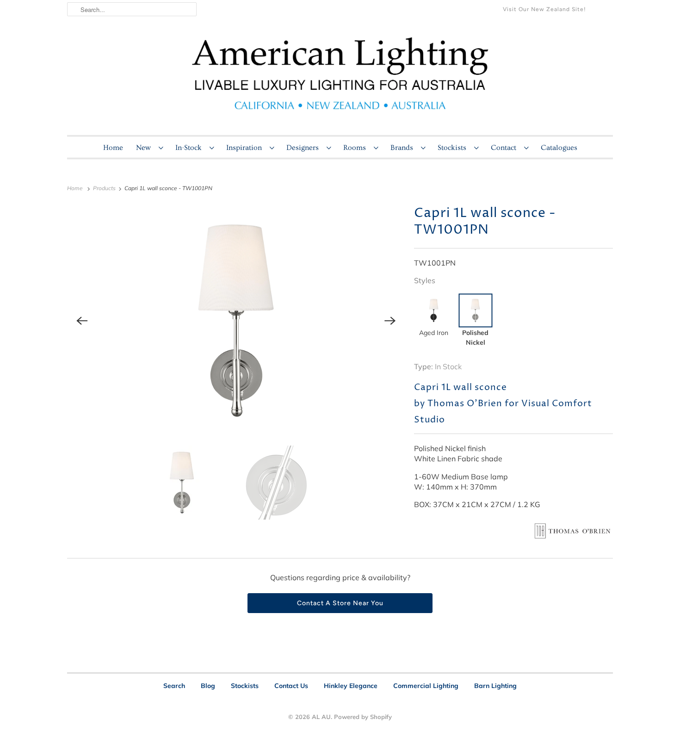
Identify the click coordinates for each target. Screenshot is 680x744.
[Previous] (82, 320)
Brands (403, 147)
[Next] (390, 320)
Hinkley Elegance (350, 686)
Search (174, 686)
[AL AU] (340, 79)
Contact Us (291, 686)
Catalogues (559, 147)
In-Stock (190, 147)
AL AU (321, 716)
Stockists (454, 147)
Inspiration (245, 147)
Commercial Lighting (425, 686)
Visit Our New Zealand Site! (544, 9)
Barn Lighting (495, 686)
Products (105, 188)
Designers (304, 147)
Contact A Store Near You (340, 603)
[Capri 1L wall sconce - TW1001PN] (235, 320)
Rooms (356, 147)
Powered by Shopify (363, 716)
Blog (208, 686)
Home (113, 147)
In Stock (448, 366)
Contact (505, 147)
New (145, 147)
